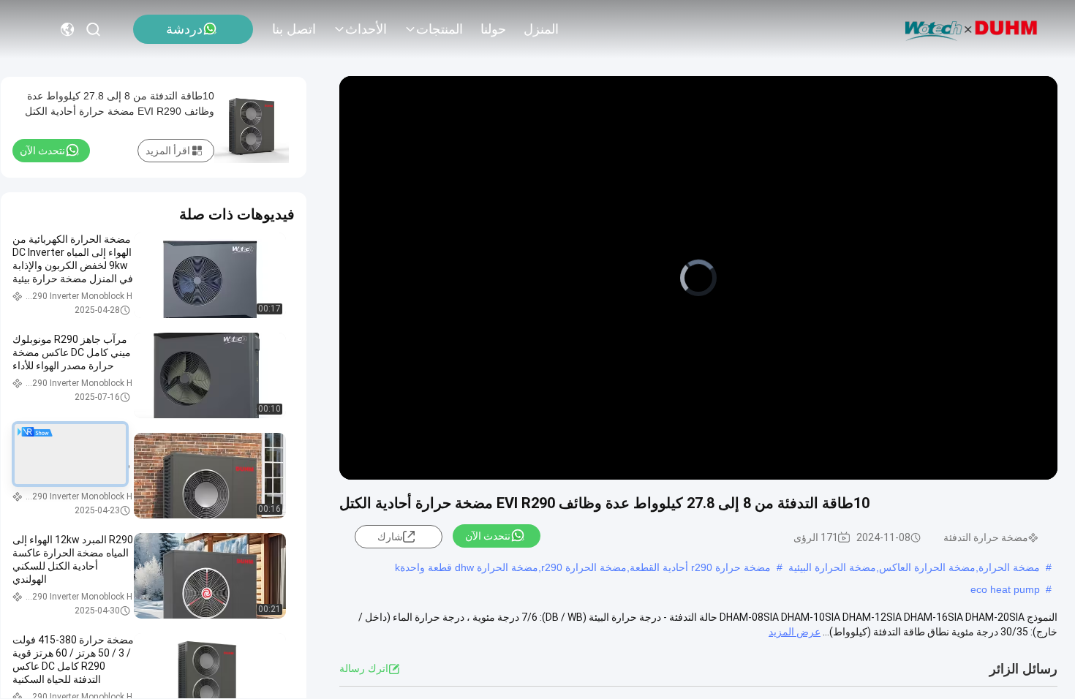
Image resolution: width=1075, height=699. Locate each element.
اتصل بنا (294, 29)
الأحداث (366, 29)
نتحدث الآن (487, 536)
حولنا (493, 29)
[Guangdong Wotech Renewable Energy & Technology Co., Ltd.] (971, 29)
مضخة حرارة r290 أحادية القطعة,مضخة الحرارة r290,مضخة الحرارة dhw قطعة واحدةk (583, 567)
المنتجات (439, 29)
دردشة (184, 29)
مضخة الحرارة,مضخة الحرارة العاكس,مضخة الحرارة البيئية (914, 567)
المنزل (541, 29)
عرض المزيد (795, 632)
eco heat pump (1005, 589)
